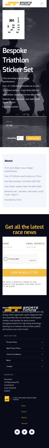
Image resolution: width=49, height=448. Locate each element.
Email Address (35, 243)
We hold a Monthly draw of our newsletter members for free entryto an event (22, 284)
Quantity (11, 138)
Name (6, 243)
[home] (17, 3)
